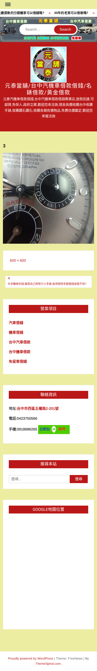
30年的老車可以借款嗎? (69, 13)
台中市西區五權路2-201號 (38, 408)
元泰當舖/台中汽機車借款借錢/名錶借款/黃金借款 (48, 89)
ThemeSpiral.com (48, 663)
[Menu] (7, 4)
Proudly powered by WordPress (30, 658)
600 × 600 (18, 260)
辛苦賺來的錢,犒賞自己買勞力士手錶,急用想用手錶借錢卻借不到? (47, 284)
